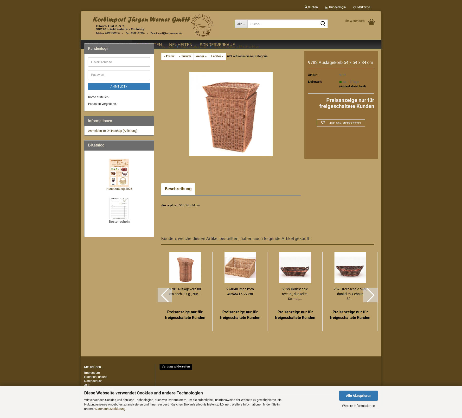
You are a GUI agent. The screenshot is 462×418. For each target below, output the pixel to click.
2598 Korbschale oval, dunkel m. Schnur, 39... (350, 294)
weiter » (201, 56)
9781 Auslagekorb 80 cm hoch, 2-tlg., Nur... (185, 291)
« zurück (185, 56)
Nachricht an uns (95, 376)
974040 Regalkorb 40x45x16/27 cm (240, 291)
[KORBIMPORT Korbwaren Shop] (155, 25)
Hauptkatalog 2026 (119, 188)
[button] (165, 295)
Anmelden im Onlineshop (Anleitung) (113, 131)
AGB (87, 384)
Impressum (92, 372)
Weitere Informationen (358, 406)
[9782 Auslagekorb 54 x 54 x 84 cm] (231, 114)
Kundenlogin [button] (337, 7)
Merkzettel (363, 7)
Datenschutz (93, 380)
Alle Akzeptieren (358, 396)
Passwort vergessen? (102, 104)
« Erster (169, 56)
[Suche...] (323, 24)
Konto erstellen (98, 97)
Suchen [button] (313, 7)
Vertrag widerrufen (176, 366)
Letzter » (217, 56)
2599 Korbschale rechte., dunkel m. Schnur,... (295, 294)
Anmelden (119, 86)
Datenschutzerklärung (110, 409)
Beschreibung (178, 188)
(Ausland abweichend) (352, 86)
